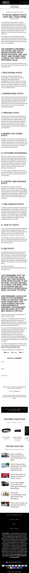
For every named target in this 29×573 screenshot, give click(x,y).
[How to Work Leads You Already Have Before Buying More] (5, 504)
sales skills (14, 12)
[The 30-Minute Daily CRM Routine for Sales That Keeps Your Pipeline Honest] (5, 465)
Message (4, 375)
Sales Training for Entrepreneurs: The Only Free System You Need (18, 457)
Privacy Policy (11, 397)
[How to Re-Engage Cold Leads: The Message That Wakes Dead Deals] (5, 483)
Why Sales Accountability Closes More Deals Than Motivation (18, 496)
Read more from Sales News (14, 449)
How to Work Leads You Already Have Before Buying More (19, 505)
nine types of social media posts (11, 268)
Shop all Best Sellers (14, 422)
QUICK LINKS (14, 519)
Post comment (14, 391)
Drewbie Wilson (15, 18)
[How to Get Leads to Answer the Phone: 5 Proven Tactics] (5, 475)
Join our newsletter (14, 515)
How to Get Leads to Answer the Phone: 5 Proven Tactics (17, 476)
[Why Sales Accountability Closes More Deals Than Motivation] (5, 494)
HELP (14, 524)
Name (3, 361)
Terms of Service (22, 397)
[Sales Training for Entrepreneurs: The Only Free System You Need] (5, 455)
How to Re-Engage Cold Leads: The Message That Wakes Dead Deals (18, 485)
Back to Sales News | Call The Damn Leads (15, 409)
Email (3, 368)
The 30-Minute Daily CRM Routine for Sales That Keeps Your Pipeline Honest (18, 467)
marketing (8, 12)
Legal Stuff (14, 528)
